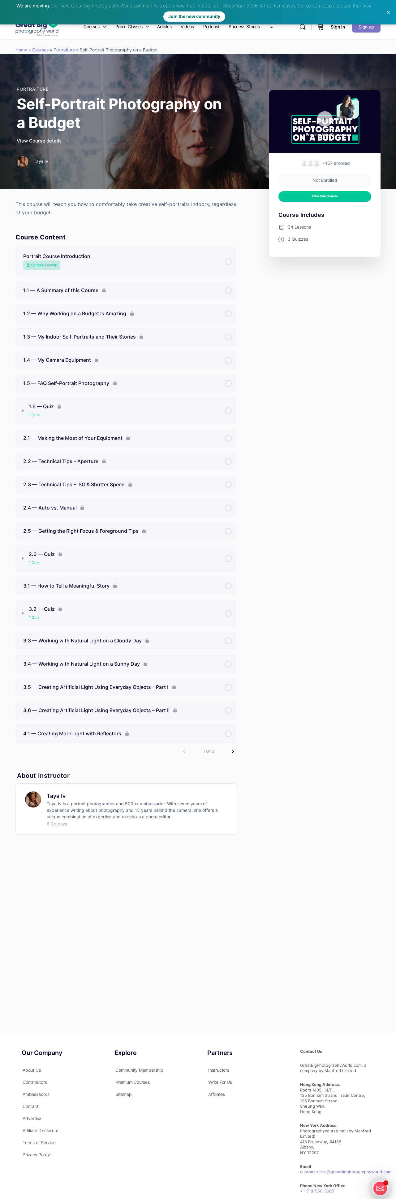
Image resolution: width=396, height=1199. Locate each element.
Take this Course (322, 196)
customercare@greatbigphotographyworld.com (343, 1171)
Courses (38, 49)
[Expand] (21, 411)
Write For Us (218, 1082)
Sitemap (121, 1094)
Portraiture (62, 49)
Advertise (29, 1118)
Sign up (366, 26)
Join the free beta (166, 621)
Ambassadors (33, 1094)
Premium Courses (130, 1082)
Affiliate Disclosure (38, 1130)
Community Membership (137, 1070)
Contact (28, 1106)
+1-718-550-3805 (315, 1190)
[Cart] (320, 26)
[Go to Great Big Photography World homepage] (36, 26)
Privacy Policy (34, 1154)
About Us (29, 1070)
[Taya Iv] (31, 799)
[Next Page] (230, 751)
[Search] (302, 27)
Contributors (32, 1082)
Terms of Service (37, 1142)
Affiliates (214, 1094)
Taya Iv (54, 796)
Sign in (338, 26)
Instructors (216, 1070)
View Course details (38, 141)
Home (19, 49)
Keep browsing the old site (161, 637)
